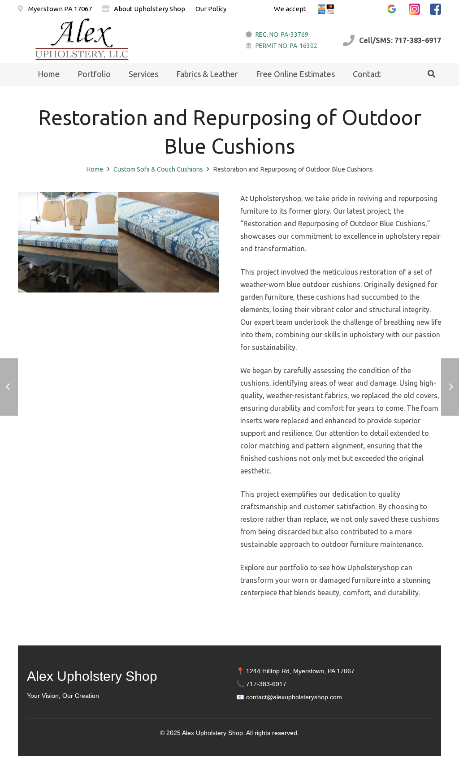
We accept (290, 9)
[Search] (431, 74)
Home (94, 169)
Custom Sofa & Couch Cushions (158, 169)
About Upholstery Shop (149, 9)
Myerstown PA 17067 (59, 9)
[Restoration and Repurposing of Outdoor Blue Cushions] (68, 242)
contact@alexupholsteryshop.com (294, 697)
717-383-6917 (266, 684)
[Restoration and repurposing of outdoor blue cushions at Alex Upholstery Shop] (168, 242)
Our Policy (210, 9)
